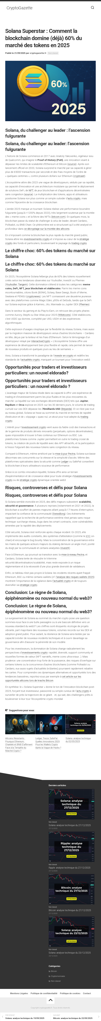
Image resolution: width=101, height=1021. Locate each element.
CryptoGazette (19, 7)
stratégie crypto (28, 480)
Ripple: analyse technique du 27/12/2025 (69, 867)
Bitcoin (54, 971)
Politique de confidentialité (44, 993)
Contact (87, 993)
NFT (31, 190)
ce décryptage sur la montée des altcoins (46, 228)
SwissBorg (59, 513)
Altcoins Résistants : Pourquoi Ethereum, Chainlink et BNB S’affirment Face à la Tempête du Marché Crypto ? (18, 744)
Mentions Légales (19, 993)
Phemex (84, 304)
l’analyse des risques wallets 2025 (75, 576)
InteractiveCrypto (40, 341)
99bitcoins (64, 314)
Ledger (65, 461)
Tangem (22, 284)
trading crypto (79, 243)
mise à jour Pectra (65, 453)
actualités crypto (30, 359)
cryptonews (33, 296)
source (72, 164)
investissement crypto (34, 427)
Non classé (53, 53)
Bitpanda (66, 408)
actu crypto (74, 198)
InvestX (65, 548)
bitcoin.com (58, 216)
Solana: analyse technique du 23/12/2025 (70, 952)
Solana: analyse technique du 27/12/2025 (70, 825)
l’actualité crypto (61, 580)
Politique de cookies (70, 993)
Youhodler (11, 284)
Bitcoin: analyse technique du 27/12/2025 (70, 910)
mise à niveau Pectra (72, 554)
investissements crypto (36, 239)
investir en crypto (63, 355)
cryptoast (79, 176)
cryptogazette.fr (38, 53)
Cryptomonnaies (58, 976)
